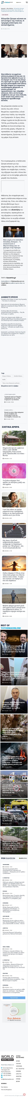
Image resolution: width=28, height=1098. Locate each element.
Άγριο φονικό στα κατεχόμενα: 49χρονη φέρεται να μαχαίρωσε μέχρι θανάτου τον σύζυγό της (13, 305)
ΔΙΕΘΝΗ (18, 1081)
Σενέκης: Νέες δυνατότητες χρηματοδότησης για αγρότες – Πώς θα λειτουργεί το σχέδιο (12, 312)
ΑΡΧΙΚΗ (18, 1061)
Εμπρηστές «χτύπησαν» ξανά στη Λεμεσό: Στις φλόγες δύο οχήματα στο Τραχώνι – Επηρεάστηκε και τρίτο (13, 333)
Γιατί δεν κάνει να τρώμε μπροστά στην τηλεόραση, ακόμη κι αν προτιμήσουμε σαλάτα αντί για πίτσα (13, 512)
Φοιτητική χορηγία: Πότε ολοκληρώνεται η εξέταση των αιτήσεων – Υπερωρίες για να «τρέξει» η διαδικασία (14, 871)
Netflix (4, 379)
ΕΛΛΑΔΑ (5, 891)
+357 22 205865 (7, 1073)
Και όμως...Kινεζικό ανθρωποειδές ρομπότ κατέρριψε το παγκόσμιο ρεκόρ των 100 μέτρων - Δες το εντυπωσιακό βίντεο (13, 544)
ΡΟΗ (8, 858)
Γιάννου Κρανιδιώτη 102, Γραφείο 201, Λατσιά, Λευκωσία (7, 1069)
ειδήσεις (3, 285)
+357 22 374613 (7, 1075)
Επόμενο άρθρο (8, 410)
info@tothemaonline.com (7, 1079)
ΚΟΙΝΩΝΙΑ (5, 903)
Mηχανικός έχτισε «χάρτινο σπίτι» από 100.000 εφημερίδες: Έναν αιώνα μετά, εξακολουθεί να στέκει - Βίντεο (14, 451)
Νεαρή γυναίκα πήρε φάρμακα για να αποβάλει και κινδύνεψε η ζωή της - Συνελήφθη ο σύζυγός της (13, 414)
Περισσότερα (14, 997)
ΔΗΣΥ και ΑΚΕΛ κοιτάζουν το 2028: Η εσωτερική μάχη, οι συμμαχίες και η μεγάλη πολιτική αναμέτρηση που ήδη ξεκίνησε (13, 676)
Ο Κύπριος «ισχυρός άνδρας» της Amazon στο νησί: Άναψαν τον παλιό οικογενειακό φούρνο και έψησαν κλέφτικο (13, 953)
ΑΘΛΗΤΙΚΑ (18, 1076)
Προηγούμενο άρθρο (10, 394)
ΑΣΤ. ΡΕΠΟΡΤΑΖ (20, 1068)
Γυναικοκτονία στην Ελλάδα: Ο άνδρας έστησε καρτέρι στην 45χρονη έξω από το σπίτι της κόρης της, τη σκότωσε (13, 817)
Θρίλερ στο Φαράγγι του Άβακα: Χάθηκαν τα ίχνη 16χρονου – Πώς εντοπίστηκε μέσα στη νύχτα (12, 732)
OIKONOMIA (19, 1066)
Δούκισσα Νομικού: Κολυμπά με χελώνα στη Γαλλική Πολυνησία (12, 933)
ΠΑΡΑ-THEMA (6, 946)
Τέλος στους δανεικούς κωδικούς (11, 383)
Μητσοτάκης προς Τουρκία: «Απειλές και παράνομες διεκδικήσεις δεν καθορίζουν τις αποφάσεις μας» (14, 897)
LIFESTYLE (5, 928)
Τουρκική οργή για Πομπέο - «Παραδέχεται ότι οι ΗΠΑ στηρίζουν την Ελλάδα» (13, 398)
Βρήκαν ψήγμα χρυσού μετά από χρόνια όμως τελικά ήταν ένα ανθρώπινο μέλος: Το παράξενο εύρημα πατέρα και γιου (14, 609)
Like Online (9, 8)
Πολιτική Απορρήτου (6, 1089)
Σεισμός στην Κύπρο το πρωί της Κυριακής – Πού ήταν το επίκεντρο (14, 300)
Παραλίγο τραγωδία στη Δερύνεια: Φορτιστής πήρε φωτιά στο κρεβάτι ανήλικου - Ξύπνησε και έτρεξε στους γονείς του (12, 326)
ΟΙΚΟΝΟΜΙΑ (6, 864)
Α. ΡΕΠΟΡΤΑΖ (6, 878)
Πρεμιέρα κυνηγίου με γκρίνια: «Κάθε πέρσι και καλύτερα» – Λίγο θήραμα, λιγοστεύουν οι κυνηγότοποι (14, 991)
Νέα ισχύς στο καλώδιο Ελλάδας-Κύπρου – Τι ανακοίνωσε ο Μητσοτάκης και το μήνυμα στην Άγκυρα (13, 244)
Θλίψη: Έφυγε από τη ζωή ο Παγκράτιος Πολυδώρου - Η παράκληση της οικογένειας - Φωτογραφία (11, 909)
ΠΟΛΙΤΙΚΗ (5, 973)
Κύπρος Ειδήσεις (6, 376)
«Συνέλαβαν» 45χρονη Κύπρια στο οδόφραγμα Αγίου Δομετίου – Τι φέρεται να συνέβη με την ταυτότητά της (13, 788)
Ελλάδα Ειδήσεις (18, 376)
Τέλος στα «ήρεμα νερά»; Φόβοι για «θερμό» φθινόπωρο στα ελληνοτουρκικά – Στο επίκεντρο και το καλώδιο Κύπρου (14, 319)
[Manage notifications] (24, 1094)
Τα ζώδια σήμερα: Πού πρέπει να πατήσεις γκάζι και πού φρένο (14, 482)
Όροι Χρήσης (4, 1087)
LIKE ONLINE (6, 916)
